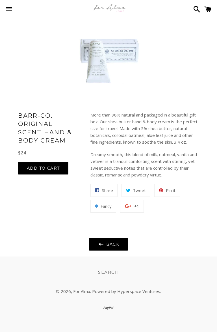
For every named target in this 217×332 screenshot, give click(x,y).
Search (108, 272)
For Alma (81, 291)
